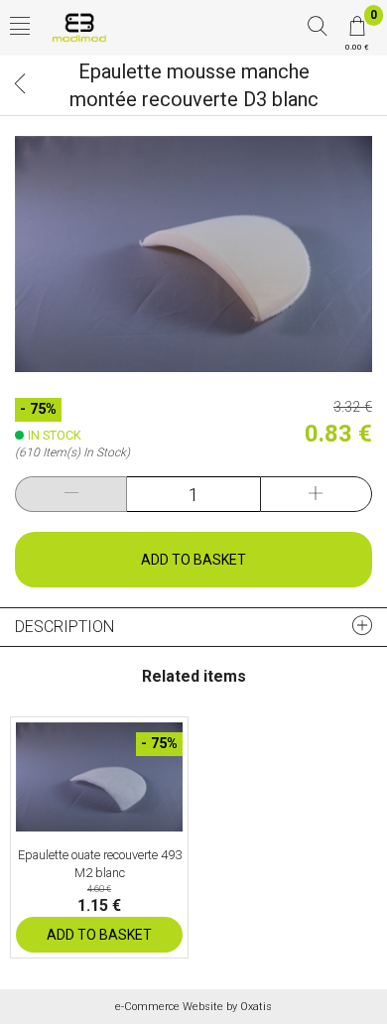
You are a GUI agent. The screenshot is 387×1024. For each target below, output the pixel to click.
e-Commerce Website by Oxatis (193, 1006)
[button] (20, 28)
